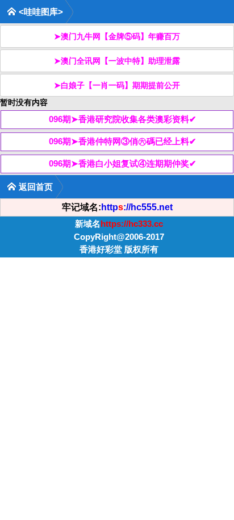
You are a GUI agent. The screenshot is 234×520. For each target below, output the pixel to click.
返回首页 (36, 187)
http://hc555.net (137, 207)
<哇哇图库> (41, 11)
